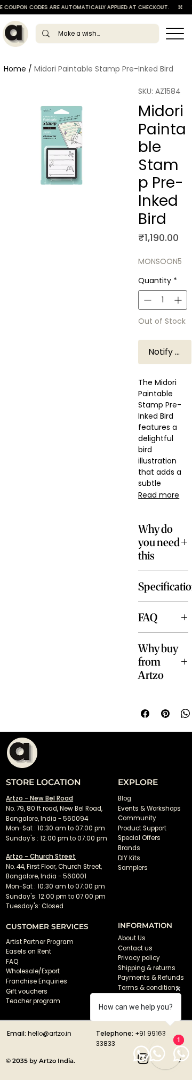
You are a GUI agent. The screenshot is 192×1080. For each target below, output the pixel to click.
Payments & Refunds (151, 977)
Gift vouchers (26, 991)
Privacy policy (139, 958)
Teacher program (33, 1001)
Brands (129, 848)
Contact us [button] (135, 948)
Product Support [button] (142, 828)
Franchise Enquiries (36, 981)
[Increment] (179, 300)
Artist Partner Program (40, 942)
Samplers (133, 867)
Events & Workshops (149, 808)
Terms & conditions (149, 987)
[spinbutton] (162, 300)
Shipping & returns (146, 968)
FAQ (12, 961)
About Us (132, 938)
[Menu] (175, 34)
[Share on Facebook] (145, 713)
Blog (124, 798)
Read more (158, 495)
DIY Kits (129, 858)
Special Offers (139, 838)
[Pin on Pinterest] (165, 713)
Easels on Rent (28, 951)
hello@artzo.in (49, 1033)
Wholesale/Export (33, 971)
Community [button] (137, 818)
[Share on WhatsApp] (185, 713)
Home (15, 68)
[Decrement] (146, 300)
